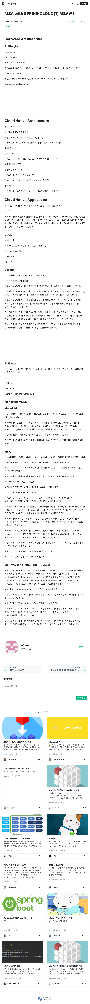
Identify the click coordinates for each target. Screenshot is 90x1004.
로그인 (84, 4)
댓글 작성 (81, 698)
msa (8, 26)
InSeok (7, 21)
